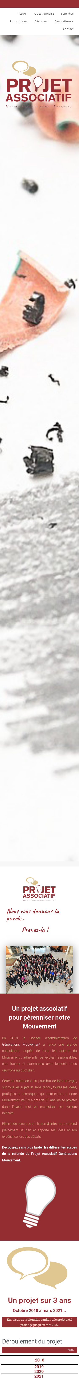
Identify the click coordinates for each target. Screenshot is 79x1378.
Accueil (22, 13)
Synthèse (67, 13)
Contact (68, 29)
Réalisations (63, 21)
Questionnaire (44, 13)
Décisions (41, 21)
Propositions (18, 21)
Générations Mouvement (21, 1044)
